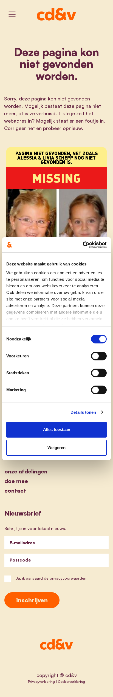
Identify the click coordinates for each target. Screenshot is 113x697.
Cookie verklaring (71, 681)
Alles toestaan (56, 429)
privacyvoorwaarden (68, 578)
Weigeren (56, 447)
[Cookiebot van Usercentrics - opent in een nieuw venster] (83, 244)
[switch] (99, 356)
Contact (15, 490)
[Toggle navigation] (12, 14)
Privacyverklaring (41, 681)
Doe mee (16, 481)
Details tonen (83, 412)
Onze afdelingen (25, 471)
